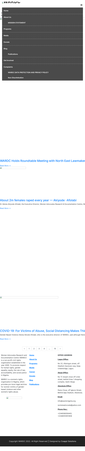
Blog (5, 49)
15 (55, 349)
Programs (7, 29)
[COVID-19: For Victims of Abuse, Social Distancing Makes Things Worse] (29, 313)
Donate (6, 42)
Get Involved (9, 60)
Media (6, 35)
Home (6, 11)
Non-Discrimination (16, 78)
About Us (7, 17)
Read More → (5, 166)
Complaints (8, 67)
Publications (13, 54)
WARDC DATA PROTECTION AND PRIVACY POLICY (28, 72)
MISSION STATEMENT (17, 23)
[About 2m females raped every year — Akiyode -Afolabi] (13, 182)
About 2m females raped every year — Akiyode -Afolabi (38, 200)
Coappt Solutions (68, 441)
